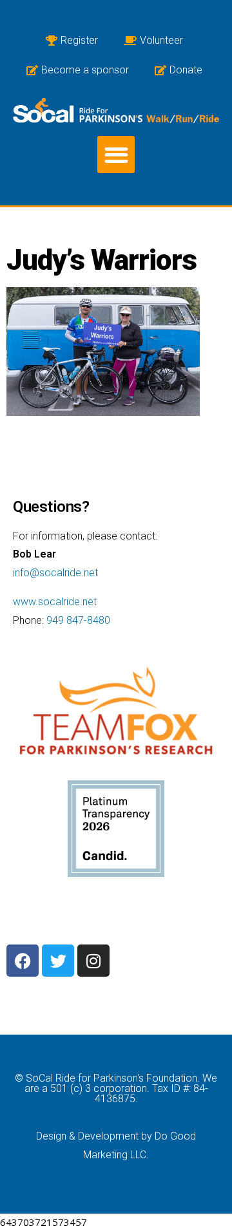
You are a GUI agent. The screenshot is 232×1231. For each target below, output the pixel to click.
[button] (116, 155)
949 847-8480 (78, 620)
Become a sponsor (85, 70)
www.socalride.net (55, 602)
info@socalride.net (55, 573)
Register (79, 40)
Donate (185, 70)
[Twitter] (58, 960)
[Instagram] (93, 960)
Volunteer (161, 40)
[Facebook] (22, 960)
